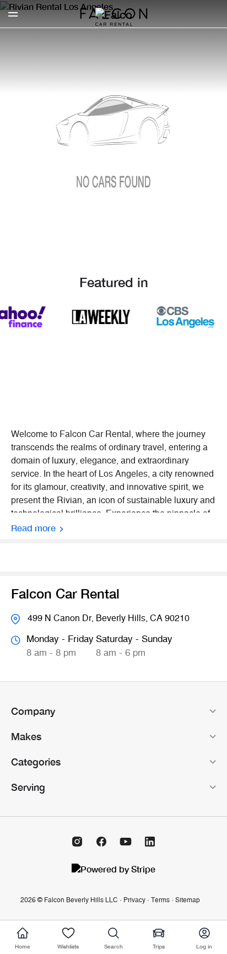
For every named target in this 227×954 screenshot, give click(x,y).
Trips (159, 946)
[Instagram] (77, 842)
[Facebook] (101, 842)
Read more (33, 527)
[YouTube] (126, 842)
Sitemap (187, 900)
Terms (160, 900)
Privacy (134, 900)
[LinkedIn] (150, 842)
